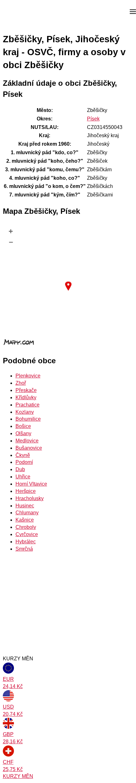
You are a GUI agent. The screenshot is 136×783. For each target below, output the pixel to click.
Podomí (24, 462)
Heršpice (25, 491)
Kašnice (24, 520)
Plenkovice (27, 375)
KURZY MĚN (18, 776)
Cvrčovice (26, 534)
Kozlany (24, 412)
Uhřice (22, 476)
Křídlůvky (25, 397)
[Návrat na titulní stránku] (28, 12)
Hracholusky (29, 498)
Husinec (24, 505)
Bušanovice (28, 448)
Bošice (23, 426)
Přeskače (26, 390)
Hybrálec (25, 541)
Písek (93, 118)
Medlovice (27, 440)
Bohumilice (28, 419)
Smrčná (24, 549)
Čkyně (22, 455)
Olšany (23, 433)
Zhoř (20, 383)
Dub (20, 469)
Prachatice (27, 404)
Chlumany (27, 512)
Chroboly (25, 527)
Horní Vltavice (31, 484)
